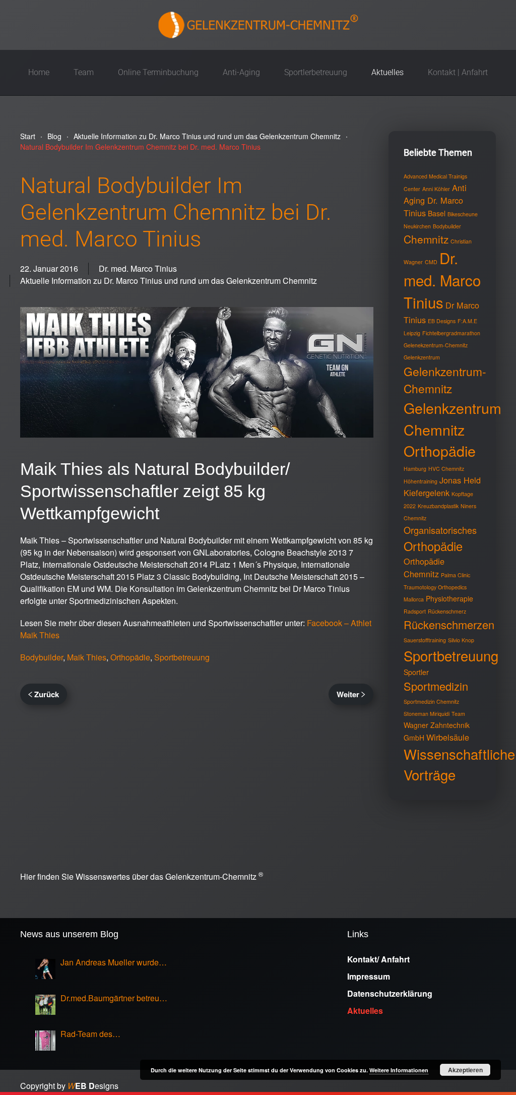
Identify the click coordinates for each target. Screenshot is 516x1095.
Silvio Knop (461, 640)
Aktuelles (387, 72)
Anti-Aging (241, 72)
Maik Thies (86, 657)
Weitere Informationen (398, 1070)
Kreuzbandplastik (438, 506)
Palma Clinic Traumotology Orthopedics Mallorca (437, 587)
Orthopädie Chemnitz (424, 567)
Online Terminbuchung (158, 72)
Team (458, 713)
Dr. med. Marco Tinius (138, 268)
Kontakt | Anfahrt (458, 72)
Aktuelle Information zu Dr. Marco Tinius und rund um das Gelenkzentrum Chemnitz (168, 280)
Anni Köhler (436, 189)
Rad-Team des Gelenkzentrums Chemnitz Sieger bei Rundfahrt (107, 1034)
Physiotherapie (449, 598)
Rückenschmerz (447, 611)
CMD (431, 262)
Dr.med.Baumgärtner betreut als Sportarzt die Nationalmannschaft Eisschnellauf (110, 998)
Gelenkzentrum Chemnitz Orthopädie (452, 429)
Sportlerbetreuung (315, 72)
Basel (436, 213)
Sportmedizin (436, 686)
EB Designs (442, 321)
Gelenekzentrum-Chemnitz (436, 345)
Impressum (368, 976)
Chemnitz (426, 239)
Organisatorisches (440, 529)
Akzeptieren (465, 1069)
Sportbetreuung (182, 657)
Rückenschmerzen (449, 624)
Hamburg (415, 468)
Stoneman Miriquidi (426, 713)
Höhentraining (420, 481)
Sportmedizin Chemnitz (431, 701)
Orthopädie (130, 657)
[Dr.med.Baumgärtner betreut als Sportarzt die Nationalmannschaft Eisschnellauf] (45, 1005)
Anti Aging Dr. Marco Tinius (435, 200)
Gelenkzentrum (422, 357)
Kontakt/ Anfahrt (378, 959)
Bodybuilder (41, 657)
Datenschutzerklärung (389, 993)
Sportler (416, 672)
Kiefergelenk (426, 492)
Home (38, 72)
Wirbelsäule (447, 737)
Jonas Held (460, 480)
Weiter (348, 694)
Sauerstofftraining (425, 640)
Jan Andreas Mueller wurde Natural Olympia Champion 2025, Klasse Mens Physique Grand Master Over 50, (112, 962)
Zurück (46, 694)
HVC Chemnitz (446, 468)
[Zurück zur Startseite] (258, 25)
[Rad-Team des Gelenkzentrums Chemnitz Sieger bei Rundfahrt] (45, 1040)
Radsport (415, 611)
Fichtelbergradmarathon (451, 333)
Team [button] (84, 72)
